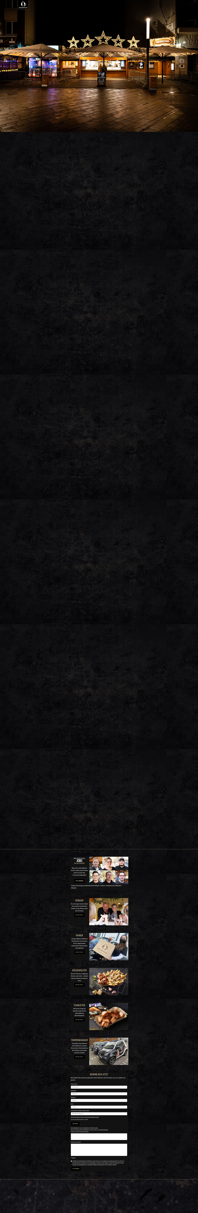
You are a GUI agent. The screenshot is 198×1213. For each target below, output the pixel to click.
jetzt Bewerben (79, 881)
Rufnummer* (73, 1097)
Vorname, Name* (74, 1084)
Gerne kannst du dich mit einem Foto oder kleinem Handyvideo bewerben (85, 1117)
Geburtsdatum (73, 1090)
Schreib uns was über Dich (76, 1142)
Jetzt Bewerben (75, 1168)
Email (72, 1104)
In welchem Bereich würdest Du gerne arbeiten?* (80, 1110)
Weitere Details (79, 915)
